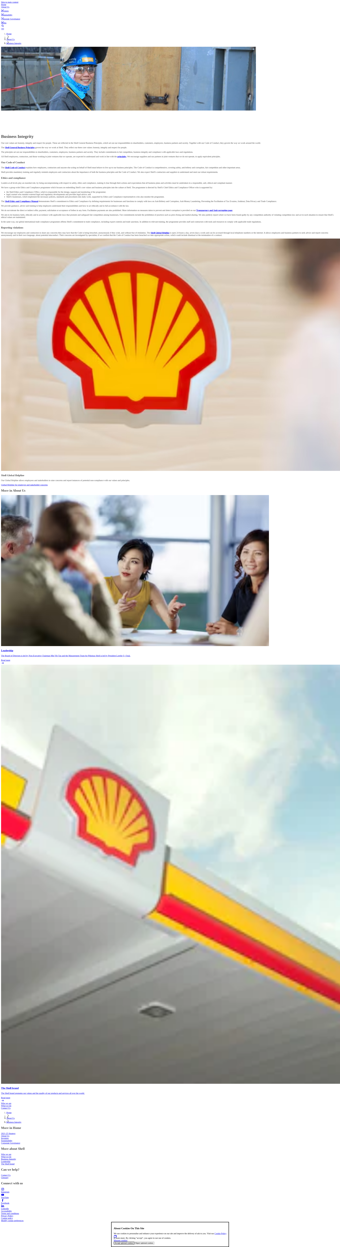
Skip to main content (9, 2)
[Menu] (170, 29)
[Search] (170, 25)
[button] (170, 8)
